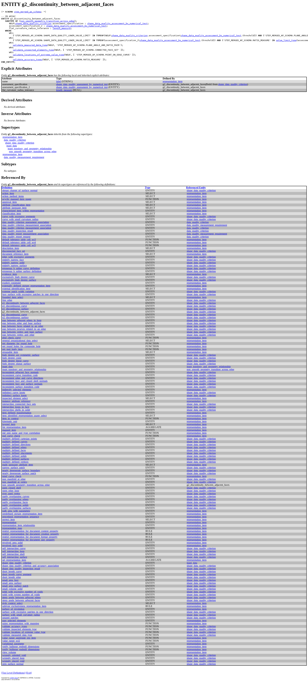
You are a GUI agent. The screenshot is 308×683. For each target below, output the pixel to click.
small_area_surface (11, 583)
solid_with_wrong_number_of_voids (21, 594)
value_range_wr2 (11, 640)
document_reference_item (15, 254)
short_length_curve (12, 571)
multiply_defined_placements (17, 453)
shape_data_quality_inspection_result (21, 568)
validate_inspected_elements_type (33, 50)
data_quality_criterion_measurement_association (26, 225)
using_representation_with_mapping (20, 623)
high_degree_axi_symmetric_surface (20, 355)
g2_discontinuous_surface (15, 317)
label (58, 81)
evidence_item (9, 274)
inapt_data (11, 145)
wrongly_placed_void (13, 661)
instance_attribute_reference (16, 401)
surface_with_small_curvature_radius (21, 614)
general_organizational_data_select (20, 340)
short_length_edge (11, 577)
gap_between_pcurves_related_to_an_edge (24, 329)
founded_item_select (12, 297)
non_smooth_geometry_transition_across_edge (47, 21)
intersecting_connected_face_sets (19, 404)
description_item (10, 248)
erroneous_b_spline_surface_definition (21, 271)
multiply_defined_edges (14, 447)
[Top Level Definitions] (13, 672)
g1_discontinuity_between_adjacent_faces (23, 303)
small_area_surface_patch (15, 586)
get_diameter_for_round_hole (17, 343)
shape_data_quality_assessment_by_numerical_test (117, 23)
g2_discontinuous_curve (14, 314)
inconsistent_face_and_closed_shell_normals (24, 381)
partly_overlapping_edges (15, 499)
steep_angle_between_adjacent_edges (21, 597)
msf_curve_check (11, 435)
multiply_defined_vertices (15, 461)
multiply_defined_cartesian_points (19, 438)
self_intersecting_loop (13, 551)
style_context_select (12, 603)
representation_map (12, 528)
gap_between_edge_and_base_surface (21, 323)
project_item (8, 519)
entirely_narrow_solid (13, 262)
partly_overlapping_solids (15, 505)
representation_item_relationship (18, 525)
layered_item (8, 424)
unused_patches (10, 617)
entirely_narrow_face (13, 259)
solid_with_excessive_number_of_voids (22, 591)
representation (9, 522)
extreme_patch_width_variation (18, 291)
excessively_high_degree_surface (19, 280)
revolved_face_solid (12, 545)
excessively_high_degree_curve (18, 277)
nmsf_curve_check (11, 476)
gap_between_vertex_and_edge (18, 334)
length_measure (62, 28)
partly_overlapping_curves (15, 496)
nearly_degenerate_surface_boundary (21, 470)
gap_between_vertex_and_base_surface (22, 332)
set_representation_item (14, 560)
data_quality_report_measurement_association (25, 233)
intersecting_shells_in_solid (16, 409)
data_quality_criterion (15, 140)
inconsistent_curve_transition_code (20, 375)
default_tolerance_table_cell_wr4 (19, 242)
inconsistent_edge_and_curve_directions (22, 378)
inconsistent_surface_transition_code (20, 386)
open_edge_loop (10, 490)
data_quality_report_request (16, 236)
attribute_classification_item (16, 205)
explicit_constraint (11, 282)
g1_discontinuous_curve (14, 306)
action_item (8, 193)
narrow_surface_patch (13, 467)
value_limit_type (286, 40)
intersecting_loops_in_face (15, 407)
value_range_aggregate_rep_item (19, 637)
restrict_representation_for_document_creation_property (30, 534)
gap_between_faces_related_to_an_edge (22, 326)
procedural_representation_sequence (20, 516)
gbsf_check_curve (11, 337)
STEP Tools (14, 678)
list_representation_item (14, 427)
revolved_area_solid (12, 542)
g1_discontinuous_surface (15, 308)
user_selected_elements (14, 620)
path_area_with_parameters (16, 510)
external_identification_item (16, 288)
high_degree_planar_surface (16, 363)
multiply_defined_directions (16, 444)
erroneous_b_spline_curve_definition (21, 268)
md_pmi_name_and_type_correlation (21, 433)
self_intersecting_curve (14, 548)
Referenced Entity (196, 187)
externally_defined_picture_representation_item (26, 285)
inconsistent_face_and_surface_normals (22, 383)
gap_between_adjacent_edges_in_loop (21, 320)
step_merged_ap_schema (27, 12)
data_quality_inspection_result (17, 230)
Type (147, 187)
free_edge (7, 300)
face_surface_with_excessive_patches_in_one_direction (30, 294)
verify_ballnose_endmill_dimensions (20, 646)
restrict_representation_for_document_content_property (30, 531)
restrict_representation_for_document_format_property (29, 536)
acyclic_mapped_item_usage (16, 199)
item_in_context (10, 418)
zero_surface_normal (12, 663)
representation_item (172, 81)
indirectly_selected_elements (16, 389)
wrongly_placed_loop (13, 658)
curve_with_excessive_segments (18, 216)
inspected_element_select (15, 398)
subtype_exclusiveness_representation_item (24, 606)
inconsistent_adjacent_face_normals (20, 372)
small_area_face (10, 580)
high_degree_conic (11, 357)
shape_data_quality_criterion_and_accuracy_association (30, 565)
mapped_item (9, 430)
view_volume (9, 652)
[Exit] (29, 672)
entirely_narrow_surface (14, 265)
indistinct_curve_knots (13, 392)
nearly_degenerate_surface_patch (19, 473)
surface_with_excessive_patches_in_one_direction (27, 612)
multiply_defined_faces (14, 450)
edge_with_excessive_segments (18, 256)
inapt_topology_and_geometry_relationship (30, 148)
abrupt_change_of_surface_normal (19, 190)
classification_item (11, 213)
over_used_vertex (11, 493)
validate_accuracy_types (27, 59)
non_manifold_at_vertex (14, 482)
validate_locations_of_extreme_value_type (38, 55)
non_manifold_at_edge (14, 479)
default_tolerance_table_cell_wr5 (19, 245)
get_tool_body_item (12, 349)
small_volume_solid (12, 588)
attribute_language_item (14, 207)
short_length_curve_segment (16, 574)
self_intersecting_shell (13, 554)
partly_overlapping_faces (15, 502)
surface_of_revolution (13, 609)
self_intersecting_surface (14, 557)
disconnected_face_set (13, 251)
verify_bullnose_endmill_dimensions (20, 649)
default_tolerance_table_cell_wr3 (19, 239)
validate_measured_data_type (30, 45)
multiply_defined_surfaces (15, 459)
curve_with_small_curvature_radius (20, 219)
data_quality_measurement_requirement (24, 157)
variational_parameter (13, 643)
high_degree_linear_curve (15, 360)
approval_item (9, 202)
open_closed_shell (11, 487)
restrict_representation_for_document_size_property (28, 539)
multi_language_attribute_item (17, 464)
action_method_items (13, 196)
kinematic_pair (9, 421)
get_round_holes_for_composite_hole (21, 346)
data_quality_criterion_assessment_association (25, 222)
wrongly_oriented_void (14, 655)
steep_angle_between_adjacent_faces (21, 600)
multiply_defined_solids (14, 456)
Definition (7, 187)
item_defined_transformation (16, 412)
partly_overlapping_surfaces (16, 508)
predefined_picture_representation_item (22, 513)
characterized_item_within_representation (23, 210)
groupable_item (10, 352)
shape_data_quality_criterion (33, 23)
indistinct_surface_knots (14, 395)
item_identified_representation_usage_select (24, 415)
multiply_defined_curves (14, 441)
